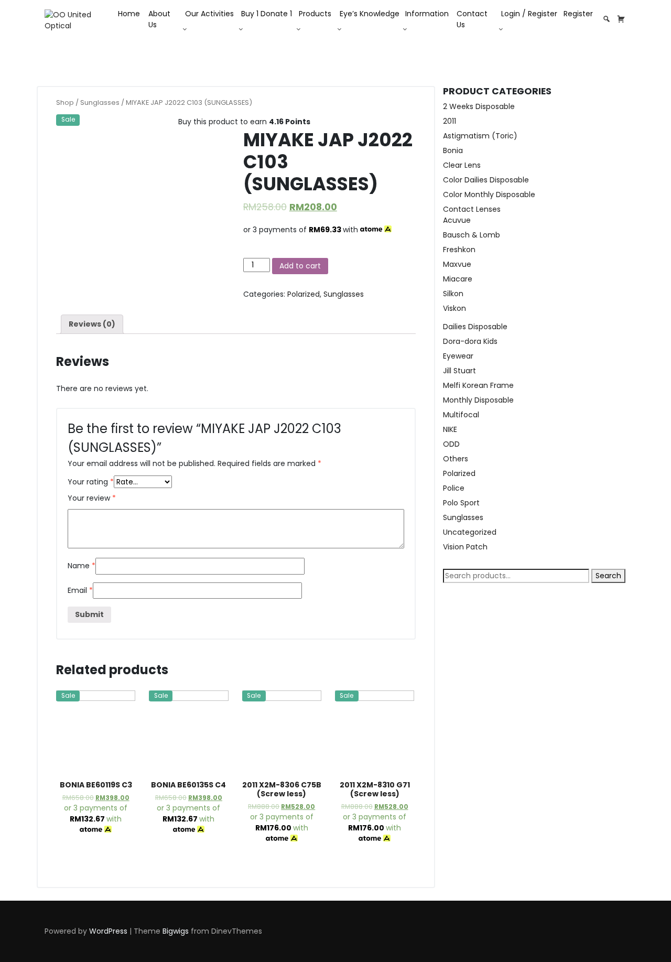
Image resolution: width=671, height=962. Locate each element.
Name (81, 565)
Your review (92, 498)
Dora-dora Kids (470, 341)
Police (453, 488)
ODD (451, 444)
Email (80, 590)
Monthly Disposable (478, 400)
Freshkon (459, 249)
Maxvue (457, 264)
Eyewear (458, 356)
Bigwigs (176, 931)
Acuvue (457, 220)
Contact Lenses (472, 209)
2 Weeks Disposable (479, 106)
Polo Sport (461, 503)
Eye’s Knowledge (369, 13)
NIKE (450, 429)
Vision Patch (465, 547)
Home (129, 13)
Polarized (303, 294)
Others (455, 458)
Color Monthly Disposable (489, 194)
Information (427, 13)
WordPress (108, 931)
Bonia (453, 150)
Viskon (454, 308)
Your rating (91, 482)
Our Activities (209, 13)
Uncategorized (469, 532)
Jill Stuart (459, 370)
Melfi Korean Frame (478, 385)
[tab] (92, 324)
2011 (449, 121)
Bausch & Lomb (471, 235)
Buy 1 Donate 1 (266, 13)
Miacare (457, 279)
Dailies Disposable (475, 326)
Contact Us (472, 19)
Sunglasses (100, 102)
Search (608, 575)
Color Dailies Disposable (486, 180)
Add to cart (300, 266)
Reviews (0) (92, 324)
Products (315, 13)
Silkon (453, 293)
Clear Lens (462, 165)
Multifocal (461, 414)
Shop (65, 102)
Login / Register (529, 13)
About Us (159, 19)
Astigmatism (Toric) (480, 136)
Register (578, 13)
